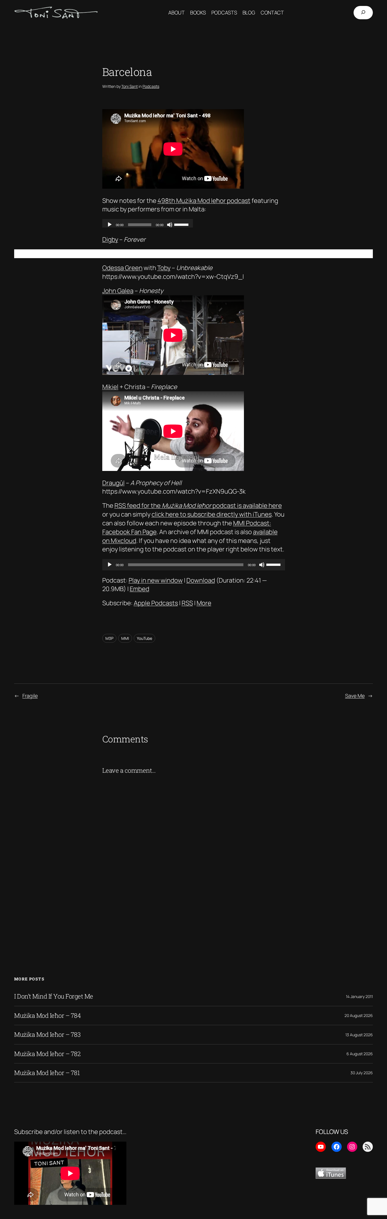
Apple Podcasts (156, 603)
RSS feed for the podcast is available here (198, 505)
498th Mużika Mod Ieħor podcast (204, 200)
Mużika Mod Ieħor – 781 (47, 1072)
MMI (125, 638)
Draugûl (113, 483)
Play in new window (156, 580)
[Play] (109, 565)
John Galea (117, 290)
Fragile (30, 695)
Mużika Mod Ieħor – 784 (47, 1015)
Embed (139, 589)
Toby (164, 268)
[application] (193, 564)
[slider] (274, 564)
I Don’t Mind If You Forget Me (53, 996)
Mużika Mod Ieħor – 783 (47, 1034)
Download (200, 580)
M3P (109, 638)
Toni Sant (129, 86)
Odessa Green (122, 268)
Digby (110, 239)
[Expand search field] (363, 12)
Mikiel (110, 387)
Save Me (355, 695)
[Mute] (262, 565)
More (204, 603)
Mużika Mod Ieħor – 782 (47, 1053)
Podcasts (151, 86)
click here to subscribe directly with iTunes (212, 514)
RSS (187, 603)
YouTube (144, 638)
